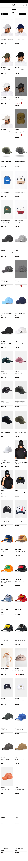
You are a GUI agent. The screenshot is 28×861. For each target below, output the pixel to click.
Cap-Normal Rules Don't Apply (7, 611)
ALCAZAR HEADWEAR (6, 161)
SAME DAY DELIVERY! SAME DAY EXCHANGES (14, 1)
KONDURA (3, 38)
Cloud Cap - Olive (5, 69)
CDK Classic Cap (19, 222)
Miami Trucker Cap (5, 521)
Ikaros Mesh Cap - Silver (21, 282)
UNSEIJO (17, 129)
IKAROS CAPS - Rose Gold (21, 819)
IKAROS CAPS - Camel (20, 759)
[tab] (7, 35)
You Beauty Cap (19, 670)
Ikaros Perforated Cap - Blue (7, 314)
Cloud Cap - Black (19, 69)
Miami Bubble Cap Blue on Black (7, 492)
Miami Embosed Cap (20, 492)
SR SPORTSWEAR (5, 668)
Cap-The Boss (4, 640)
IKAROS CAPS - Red (5, 819)
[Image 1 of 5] (21, 56)
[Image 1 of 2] (7, 150)
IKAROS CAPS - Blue (19, 730)
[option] (14, 1)
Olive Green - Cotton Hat (21, 432)
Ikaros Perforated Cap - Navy (20, 314)
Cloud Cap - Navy (19, 39)
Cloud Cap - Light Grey (7, 39)
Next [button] (27, 1)
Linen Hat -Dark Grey (20, 163)
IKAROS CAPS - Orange (6, 789)
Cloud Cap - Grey (19, 99)
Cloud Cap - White (5, 99)
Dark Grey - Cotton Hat (20, 403)
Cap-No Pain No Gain (20, 581)
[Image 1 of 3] (21, 209)
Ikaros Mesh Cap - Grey (7, 282)
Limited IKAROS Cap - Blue (20, 849)
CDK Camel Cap (5, 222)
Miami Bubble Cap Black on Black (21, 463)
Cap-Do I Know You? (20, 551)
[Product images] (7, 27)
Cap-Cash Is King (5, 551)
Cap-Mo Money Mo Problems (6, 582)
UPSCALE (3, 698)
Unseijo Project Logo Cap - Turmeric (20, 131)
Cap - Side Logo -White (7, 670)
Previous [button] (0, 1)
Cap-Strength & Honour (20, 611)
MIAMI (16, 460)
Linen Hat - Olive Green (6, 163)
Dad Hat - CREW (5, 373)
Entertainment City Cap (20, 192)
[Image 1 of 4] (7, 27)
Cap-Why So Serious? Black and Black (20, 641)
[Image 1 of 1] (21, 118)
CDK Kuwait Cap (5, 192)
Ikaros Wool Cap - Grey (7, 252)
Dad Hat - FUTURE (5, 403)
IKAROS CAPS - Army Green (6, 730)
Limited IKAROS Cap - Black (6, 849)
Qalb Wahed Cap (19, 521)
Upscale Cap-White (19, 700)
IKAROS (3, 250)
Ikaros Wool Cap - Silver (20, 252)
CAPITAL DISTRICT (5, 191)
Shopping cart (26, 4)
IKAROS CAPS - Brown (6, 759)
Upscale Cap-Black (6, 700)
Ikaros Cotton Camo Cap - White (20, 344)
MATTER (3, 371)
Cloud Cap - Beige (5, 131)
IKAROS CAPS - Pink (19, 789)
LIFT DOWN (4, 460)
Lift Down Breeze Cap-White (6, 463)
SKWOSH (17, 668)
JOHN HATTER (4, 549)
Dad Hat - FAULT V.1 (19, 373)
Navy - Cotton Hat (5, 432)
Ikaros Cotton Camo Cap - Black (6, 344)
